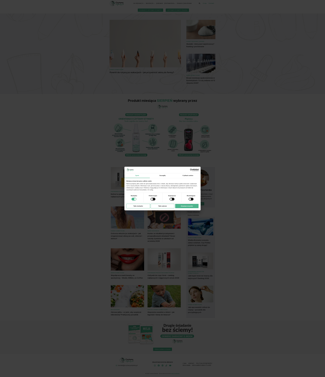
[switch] (153, 199)
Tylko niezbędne (138, 206)
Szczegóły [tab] (162, 175)
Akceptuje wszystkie (187, 206)
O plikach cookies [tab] (188, 175)
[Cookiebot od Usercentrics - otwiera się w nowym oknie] (191, 170)
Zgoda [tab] (137, 175)
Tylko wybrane (162, 206)
